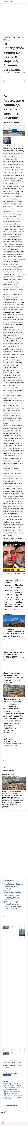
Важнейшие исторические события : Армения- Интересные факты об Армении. (13, 632)
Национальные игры (13, 1093)
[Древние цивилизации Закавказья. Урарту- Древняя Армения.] (14, 1053)
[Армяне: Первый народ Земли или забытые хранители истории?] (22, 937)
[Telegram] (1, 1118)
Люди (6, 1093)
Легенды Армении (16, 1091)
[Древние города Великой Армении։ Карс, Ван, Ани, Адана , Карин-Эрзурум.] (22, 926)
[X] (0, 1118)
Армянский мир (12, 1086)
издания (14, 368)
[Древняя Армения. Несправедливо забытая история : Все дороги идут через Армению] (14, 660)
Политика (15, 1095)
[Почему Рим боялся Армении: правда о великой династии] (14, 926)
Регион (12, 1097)
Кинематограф (14, 1089)
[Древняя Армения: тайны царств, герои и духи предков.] (22, 1049)
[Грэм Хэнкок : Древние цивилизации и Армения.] (6, 928)
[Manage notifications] (3, 1122)
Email (5, 764)
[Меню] (2, 2)
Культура (8, 1091)
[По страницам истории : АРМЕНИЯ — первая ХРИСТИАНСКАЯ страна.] (14, 640)
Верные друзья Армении (12, 1087)
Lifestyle (5, 1083)
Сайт (4, 767)
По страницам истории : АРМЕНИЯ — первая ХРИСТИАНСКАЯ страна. (13, 654)
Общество (8, 1095)
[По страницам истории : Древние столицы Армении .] (22, 1053)
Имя (4, 760)
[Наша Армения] (8, 1)
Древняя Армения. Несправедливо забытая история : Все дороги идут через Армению (13, 678)
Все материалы (7, 147)
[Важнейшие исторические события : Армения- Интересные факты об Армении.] (14, 626)
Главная (5, 36)
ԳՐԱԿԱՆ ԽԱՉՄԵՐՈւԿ (12, 1098)
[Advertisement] (14, 18)
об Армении (11, 36)
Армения (12, 1083)
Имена (9, 1089)
